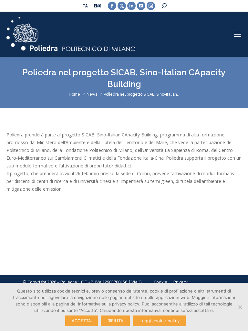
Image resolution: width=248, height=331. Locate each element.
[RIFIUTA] (240, 307)
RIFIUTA (116, 320)
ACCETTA (81, 320)
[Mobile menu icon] (238, 34)
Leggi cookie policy (160, 320)
